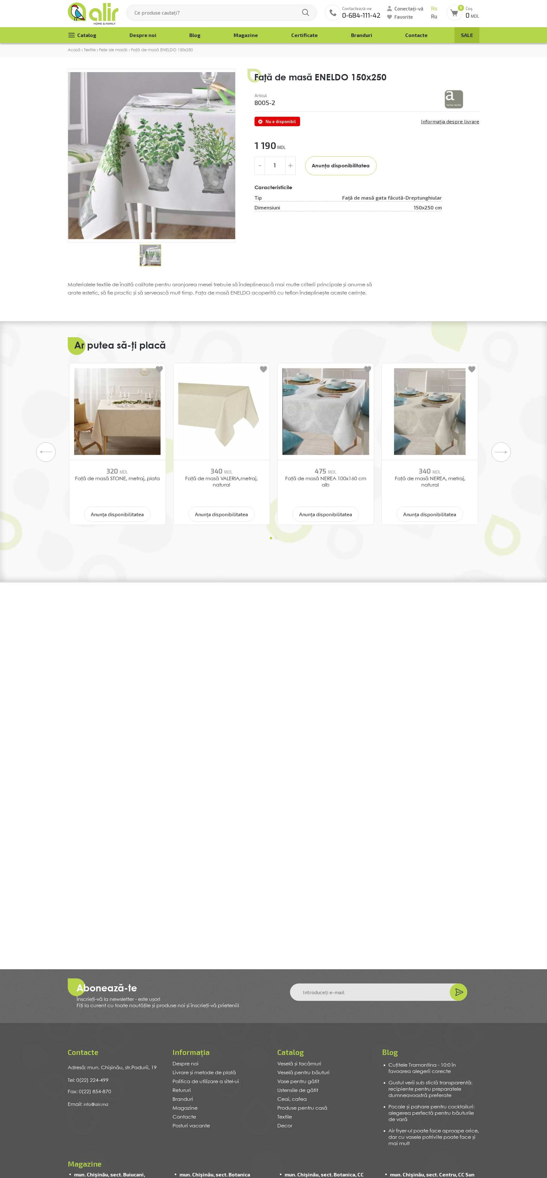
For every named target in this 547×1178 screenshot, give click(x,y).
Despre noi (142, 35)
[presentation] (46, 452)
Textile (284, 1117)
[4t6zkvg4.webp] (454, 99)
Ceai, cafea (292, 1099)
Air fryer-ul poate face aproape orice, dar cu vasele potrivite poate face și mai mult (433, 1137)
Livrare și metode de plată (204, 1072)
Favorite (403, 17)
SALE (467, 35)
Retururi (182, 1090)
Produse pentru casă (302, 1108)
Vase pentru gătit (298, 1081)
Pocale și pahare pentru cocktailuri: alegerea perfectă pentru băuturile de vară (431, 1113)
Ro (434, 8)
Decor (284, 1126)
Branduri (361, 35)
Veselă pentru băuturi (303, 1072)
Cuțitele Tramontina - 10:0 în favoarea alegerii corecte (422, 1068)
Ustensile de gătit (297, 1090)
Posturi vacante (191, 1126)
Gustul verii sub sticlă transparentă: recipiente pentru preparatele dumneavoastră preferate (430, 1089)
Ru (434, 16)
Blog (194, 35)
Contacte (416, 35)
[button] (271, 538)
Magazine (246, 35)
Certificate (304, 35)
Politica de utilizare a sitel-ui (206, 1081)
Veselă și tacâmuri (299, 1064)
